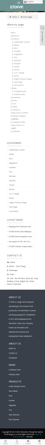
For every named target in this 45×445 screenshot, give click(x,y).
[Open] (42, 35)
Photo (14, 100)
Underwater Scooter (22, 42)
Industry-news (19, 94)
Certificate (16, 131)
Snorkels (17, 51)
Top (39, 443)
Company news (20, 91)
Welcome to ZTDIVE (20, 113)
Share (5, 443)
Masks (16, 45)
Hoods (16, 66)
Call (16, 443)
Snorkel (12, 400)
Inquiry (14, 107)
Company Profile (18, 122)
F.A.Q (14, 103)
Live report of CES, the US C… (20, 241)
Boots (16, 76)
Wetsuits (17, 60)
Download (16, 97)
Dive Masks (13, 391)
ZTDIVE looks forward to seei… (21, 236)
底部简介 (15, 119)
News (14, 88)
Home (14, 17)
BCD (16, 48)
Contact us (16, 110)
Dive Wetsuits (14, 415)
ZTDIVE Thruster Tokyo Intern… (21, 246)
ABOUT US (15, 343)
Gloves (16, 70)
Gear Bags (18, 82)
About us (15, 36)
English (30, 2)
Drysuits (17, 63)
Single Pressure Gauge (23, 79)
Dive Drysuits (14, 419)
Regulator (12, 405)
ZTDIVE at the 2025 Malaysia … (21, 231)
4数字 (14, 128)
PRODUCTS (15, 381)
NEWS (12, 365)
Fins (15, 57)
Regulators (18, 54)
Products (15, 39)
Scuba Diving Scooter (17, 386)
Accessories (18, 85)
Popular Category (19, 116)
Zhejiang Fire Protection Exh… (20, 226)
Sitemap (29, 437)
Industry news (14, 374)
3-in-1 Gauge (19, 73)
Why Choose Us (18, 125)
